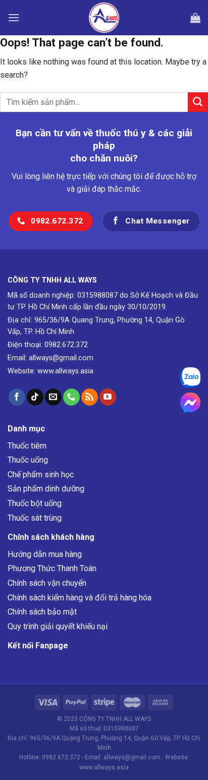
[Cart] (195, 18)
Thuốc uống (28, 460)
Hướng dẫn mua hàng (45, 554)
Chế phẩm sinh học (41, 474)
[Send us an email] (53, 397)
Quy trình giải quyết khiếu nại (58, 626)
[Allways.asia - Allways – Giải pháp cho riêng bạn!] (104, 17)
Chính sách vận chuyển (47, 583)
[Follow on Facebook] (17, 397)
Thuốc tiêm (27, 446)
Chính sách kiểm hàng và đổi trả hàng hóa (79, 597)
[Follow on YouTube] (107, 397)
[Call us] (71, 397)
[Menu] (14, 17)
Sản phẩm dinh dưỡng (46, 488)
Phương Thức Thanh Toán (52, 568)
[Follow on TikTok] (35, 397)
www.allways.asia (65, 371)
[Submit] (198, 102)
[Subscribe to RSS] (89, 397)
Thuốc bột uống (35, 503)
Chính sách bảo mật (42, 612)
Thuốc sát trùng (35, 518)
